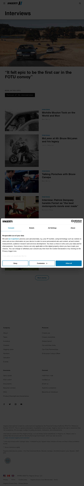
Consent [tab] (11, 228)
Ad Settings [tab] (52, 228)
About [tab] (73, 228)
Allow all (69, 263)
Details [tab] (31, 228)
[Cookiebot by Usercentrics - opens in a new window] (73, 221)
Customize (41, 263)
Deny (15, 263)
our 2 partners (13, 239)
